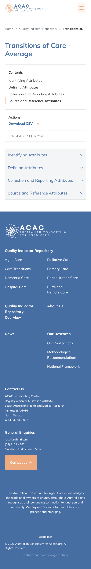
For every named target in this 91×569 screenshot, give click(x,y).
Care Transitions (18, 269)
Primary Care (57, 269)
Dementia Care (17, 278)
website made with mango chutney (45, 555)
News (10, 334)
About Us (55, 306)
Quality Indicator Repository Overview (19, 312)
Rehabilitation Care (62, 278)
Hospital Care (16, 287)
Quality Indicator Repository (38, 28)
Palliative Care (58, 259)
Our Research (59, 334)
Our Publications (60, 343)
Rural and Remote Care (57, 290)
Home (9, 28)
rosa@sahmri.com (16, 439)
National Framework (63, 366)
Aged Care (13, 259)
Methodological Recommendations (62, 355)
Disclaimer (45, 536)
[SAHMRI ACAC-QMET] (24, 8)
